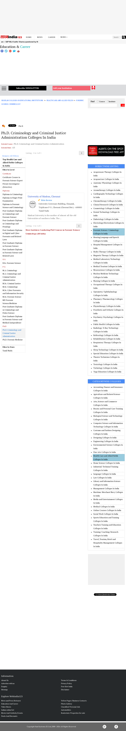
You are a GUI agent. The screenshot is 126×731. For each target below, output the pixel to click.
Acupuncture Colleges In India (106, 179)
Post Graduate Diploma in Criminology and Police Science (12, 309)
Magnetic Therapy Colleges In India (108, 255)
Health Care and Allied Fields (60, 100)
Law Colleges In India (102, 477)
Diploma (6, 190)
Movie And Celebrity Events (12, 713)
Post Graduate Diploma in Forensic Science (12, 244)
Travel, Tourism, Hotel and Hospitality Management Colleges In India (107, 543)
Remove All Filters (10, 156)
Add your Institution (62, 88)
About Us (4, 680)
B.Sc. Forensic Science (12, 263)
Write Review (46, 200)
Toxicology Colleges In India (105, 364)
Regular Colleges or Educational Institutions (22, 100)
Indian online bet (7, 710)
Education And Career (9, 704)
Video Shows (6, 707)
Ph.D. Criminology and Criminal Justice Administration (12, 333)
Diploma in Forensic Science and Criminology (13, 206)
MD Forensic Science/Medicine (10, 302)
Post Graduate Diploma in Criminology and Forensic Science (12, 214)
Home (29, 37)
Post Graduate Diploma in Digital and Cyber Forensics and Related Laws (12, 235)
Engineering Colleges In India (105, 441)
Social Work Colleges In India (105, 514)
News (39, 37)
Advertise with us (8, 683)
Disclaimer (65, 689)
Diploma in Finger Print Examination (12, 199)
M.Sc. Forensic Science (12, 297)
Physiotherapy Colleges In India (106, 306)
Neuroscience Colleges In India (106, 270)
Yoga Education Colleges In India (107, 371)
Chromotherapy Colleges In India (107, 201)
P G (4, 267)
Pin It (21, 126)
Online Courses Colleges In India (107, 510)
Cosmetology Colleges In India (106, 208)
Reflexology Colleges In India (105, 335)
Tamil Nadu (7, 350)
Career (51, 37)
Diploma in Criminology (13, 194)
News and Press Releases (11, 700)
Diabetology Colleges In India (105, 219)
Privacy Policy (66, 683)
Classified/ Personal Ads (70, 707)
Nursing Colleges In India (104, 281)
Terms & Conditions (69, 680)
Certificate (7, 173)
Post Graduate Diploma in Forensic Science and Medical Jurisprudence (12, 319)
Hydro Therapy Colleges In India (107, 251)
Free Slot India (66, 686)
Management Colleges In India (106, 488)
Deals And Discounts (9, 716)
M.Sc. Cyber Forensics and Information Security (13, 292)
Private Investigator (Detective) (11, 185)
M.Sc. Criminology (10, 287)
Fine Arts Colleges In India (104, 452)
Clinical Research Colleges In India (108, 204)
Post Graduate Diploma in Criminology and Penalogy (12, 223)
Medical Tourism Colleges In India (107, 266)
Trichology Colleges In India (105, 368)
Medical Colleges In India (104, 506)
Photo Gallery (66, 704)
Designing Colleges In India (105, 437)
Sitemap (4, 689)
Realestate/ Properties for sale (73, 713)
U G (4, 259)
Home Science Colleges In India (106, 463)
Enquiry (4, 686)
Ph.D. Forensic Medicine (13, 339)
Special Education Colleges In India (108, 353)
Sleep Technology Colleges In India (108, 349)
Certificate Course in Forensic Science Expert (13, 179)
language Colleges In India (104, 474)
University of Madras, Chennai (44, 196)
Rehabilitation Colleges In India (106, 339)
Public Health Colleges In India (106, 324)
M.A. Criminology (10, 270)
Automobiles (66, 710)
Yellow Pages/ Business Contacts (74, 700)
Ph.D (4, 326)
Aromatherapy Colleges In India (106, 190)
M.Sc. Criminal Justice (12, 283)
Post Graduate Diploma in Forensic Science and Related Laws (12, 252)
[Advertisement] (63, 17)
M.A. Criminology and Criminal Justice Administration (12, 276)
